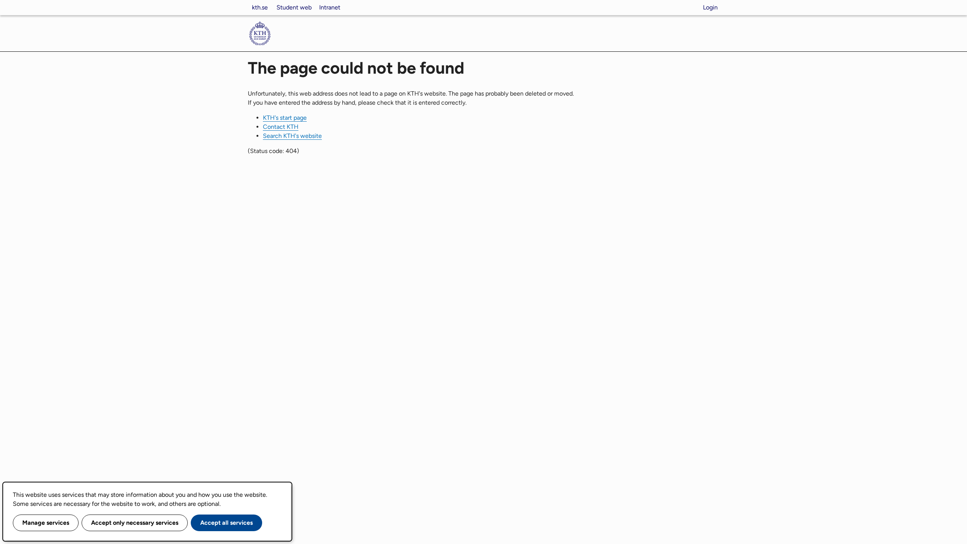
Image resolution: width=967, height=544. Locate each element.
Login (710, 7)
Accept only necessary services (134, 522)
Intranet (329, 7)
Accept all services (226, 522)
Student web (294, 7)
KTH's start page (285, 117)
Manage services (45, 522)
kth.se (260, 7)
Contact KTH (280, 126)
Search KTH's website (292, 135)
